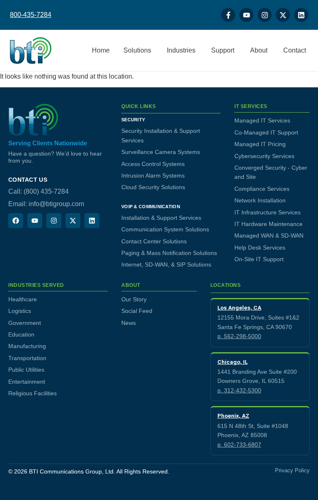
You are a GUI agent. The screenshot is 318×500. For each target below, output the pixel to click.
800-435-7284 (30, 14)
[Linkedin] (301, 15)
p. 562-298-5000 (239, 336)
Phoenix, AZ (233, 415)
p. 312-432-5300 (239, 390)
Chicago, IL (232, 361)
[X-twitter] (283, 15)
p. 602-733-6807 (239, 444)
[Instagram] (265, 15)
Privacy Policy (292, 471)
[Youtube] (246, 15)
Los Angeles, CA (239, 307)
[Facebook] (15, 220)
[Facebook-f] (228, 15)
